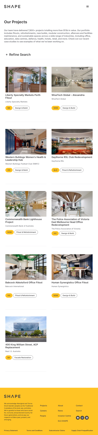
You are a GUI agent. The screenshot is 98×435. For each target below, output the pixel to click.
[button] (87, 6)
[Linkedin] (87, 418)
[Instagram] (82, 418)
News (60, 411)
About (60, 405)
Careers (43, 411)
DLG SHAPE (63, 421)
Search (79, 411)
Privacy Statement (11, 430)
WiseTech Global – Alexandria (68, 95)
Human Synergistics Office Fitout (70, 282)
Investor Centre (64, 416)
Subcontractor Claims (57, 430)
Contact (79, 405)
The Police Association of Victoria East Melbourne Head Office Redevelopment (70, 222)
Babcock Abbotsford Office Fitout (23, 282)
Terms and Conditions (34, 430)
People (43, 416)
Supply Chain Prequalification (82, 430)
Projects (43, 405)
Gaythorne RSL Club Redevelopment (72, 157)
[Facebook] (78, 418)
